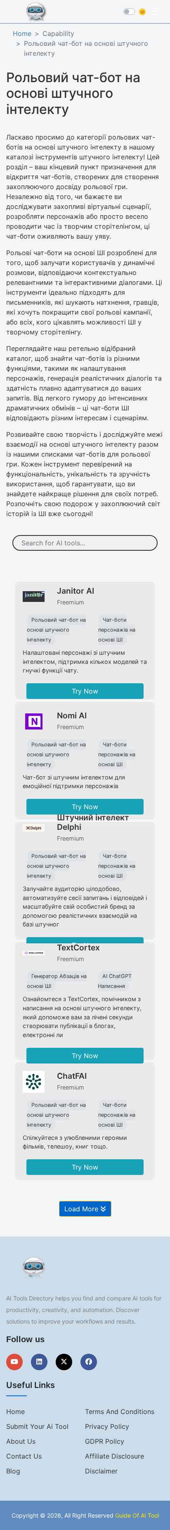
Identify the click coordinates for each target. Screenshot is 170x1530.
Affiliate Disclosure (114, 1456)
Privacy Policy (107, 1426)
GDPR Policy (104, 1441)
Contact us (24, 1456)
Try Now (85, 691)
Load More (82, 1209)
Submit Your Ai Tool (37, 1426)
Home (22, 33)
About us (20, 1441)
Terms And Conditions (119, 1411)
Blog (13, 1471)
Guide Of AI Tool (137, 1515)
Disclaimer (101, 1471)
